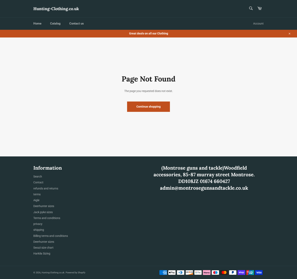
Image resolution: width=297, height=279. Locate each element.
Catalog (55, 23)
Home (37, 23)
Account (258, 23)
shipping (38, 229)
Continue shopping (148, 106)
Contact (38, 182)
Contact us (76, 23)
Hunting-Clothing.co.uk (56, 8)
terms (37, 194)
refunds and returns (45, 188)
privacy (37, 224)
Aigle (36, 200)
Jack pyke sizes (43, 212)
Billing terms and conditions (50, 235)
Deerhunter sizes (43, 206)
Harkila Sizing (41, 253)
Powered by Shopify (75, 272)
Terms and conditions (46, 218)
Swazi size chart (43, 247)
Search (37, 176)
